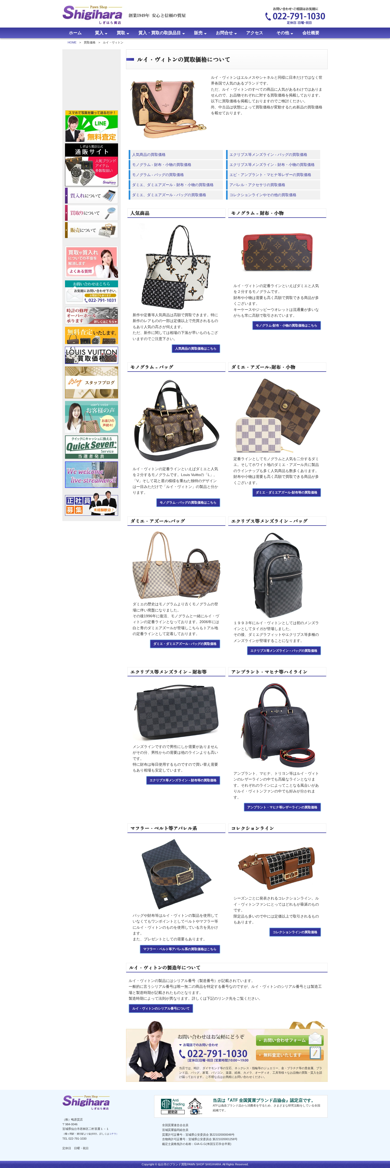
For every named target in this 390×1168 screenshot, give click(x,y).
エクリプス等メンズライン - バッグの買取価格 (268, 154)
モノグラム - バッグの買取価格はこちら (188, 502)
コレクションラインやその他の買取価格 (262, 195)
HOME (72, 42)
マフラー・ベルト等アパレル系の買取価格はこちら (179, 949)
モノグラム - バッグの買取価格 (158, 175)
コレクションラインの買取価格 (295, 932)
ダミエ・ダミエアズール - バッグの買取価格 (184, 643)
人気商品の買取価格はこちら (195, 348)
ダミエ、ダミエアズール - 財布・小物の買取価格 (173, 185)
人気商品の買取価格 (149, 154)
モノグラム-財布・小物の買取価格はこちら (286, 325)
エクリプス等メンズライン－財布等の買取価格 (183, 780)
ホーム (75, 32)
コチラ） (114, 1133)
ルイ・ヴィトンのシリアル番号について (161, 1008)
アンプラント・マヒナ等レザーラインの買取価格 (282, 807)
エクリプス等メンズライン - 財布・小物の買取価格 (272, 164)
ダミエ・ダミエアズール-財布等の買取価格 (286, 492)
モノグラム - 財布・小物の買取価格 (161, 164)
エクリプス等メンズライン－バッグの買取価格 (283, 650)
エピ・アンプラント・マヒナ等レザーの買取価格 (270, 175)
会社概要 (310, 32)
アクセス (254, 32)
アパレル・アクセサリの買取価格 (257, 185)
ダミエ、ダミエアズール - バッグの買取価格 (169, 195)
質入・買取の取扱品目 (159, 32)
